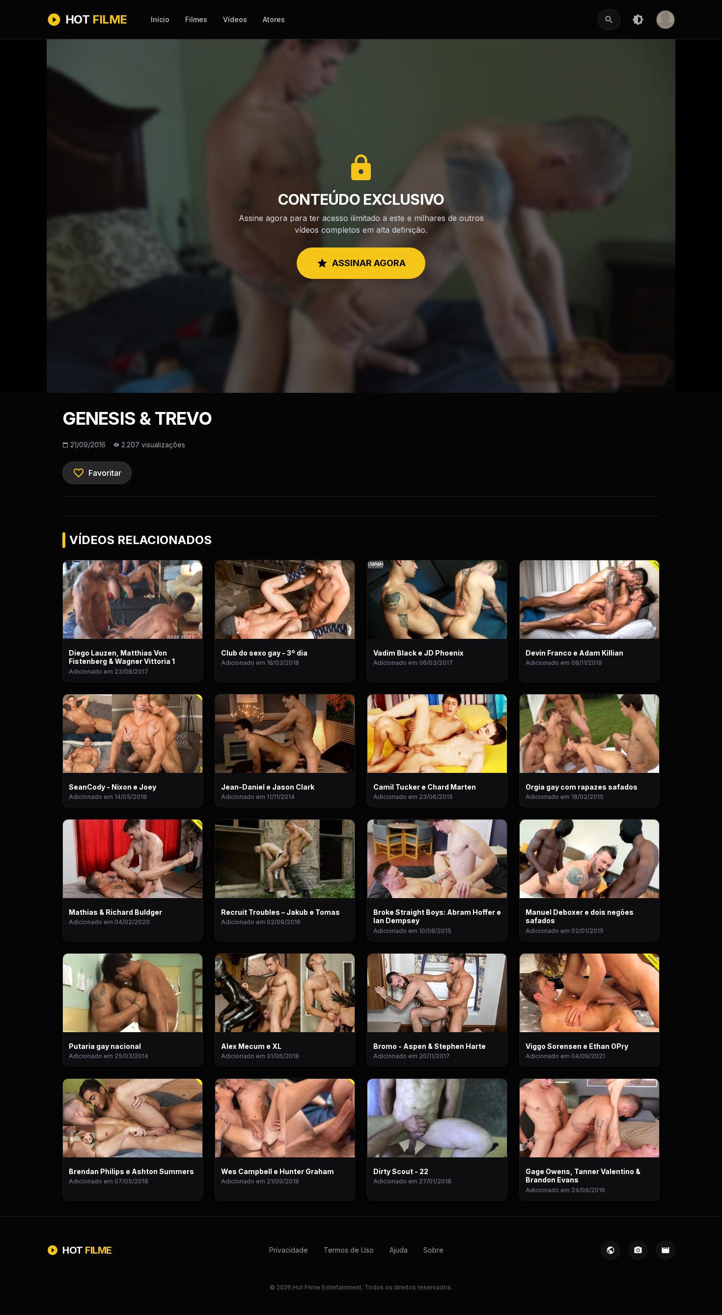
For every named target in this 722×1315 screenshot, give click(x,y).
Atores (274, 19)
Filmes (196, 19)
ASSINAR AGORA (361, 263)
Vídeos (235, 19)
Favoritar (97, 473)
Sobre (433, 1250)
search (609, 20)
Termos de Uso (349, 1250)
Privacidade (288, 1250)
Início (160, 19)
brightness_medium (638, 20)
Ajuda (398, 1250)
